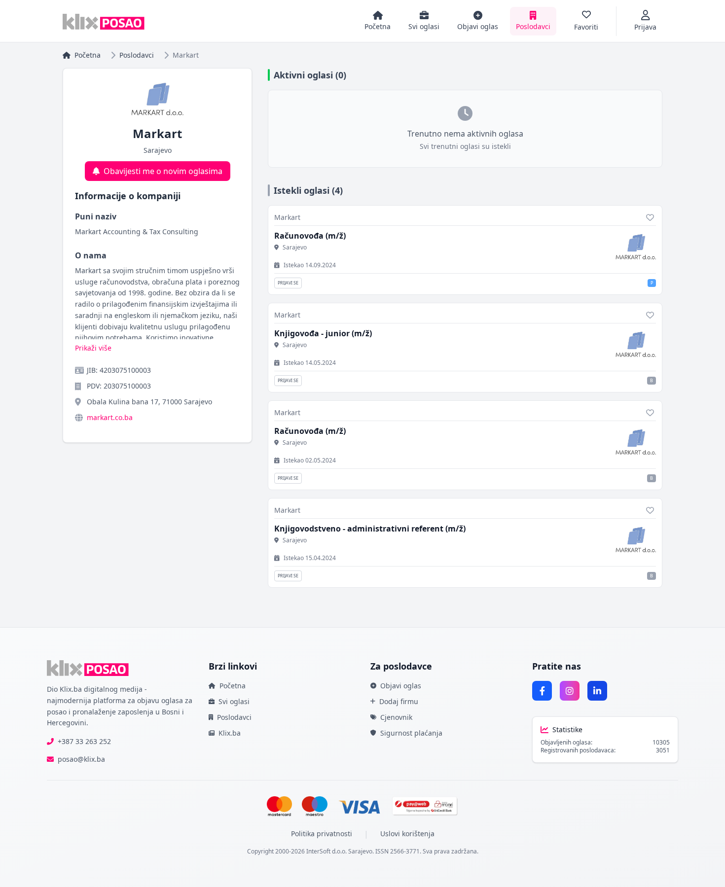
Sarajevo (295, 247)
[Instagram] (570, 691)
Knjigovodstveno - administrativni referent (370, 528)
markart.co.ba (110, 417)
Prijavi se (288, 283)
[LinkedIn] (597, 691)
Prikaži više (93, 348)
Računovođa (310, 235)
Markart (287, 217)
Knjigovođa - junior (323, 333)
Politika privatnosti (321, 833)
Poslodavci (136, 55)
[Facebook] (542, 691)
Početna (87, 55)
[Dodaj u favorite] (650, 217)
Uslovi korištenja (407, 833)
